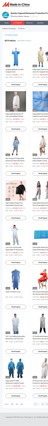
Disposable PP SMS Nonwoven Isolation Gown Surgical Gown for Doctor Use (16, 383)
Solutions (40, 23)
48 (22, 404)
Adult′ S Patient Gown (13, 292)
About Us (29, 23)
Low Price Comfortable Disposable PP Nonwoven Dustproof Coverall (14, 249)
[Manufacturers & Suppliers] (16, 4)
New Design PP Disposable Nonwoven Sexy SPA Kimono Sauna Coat (15, 160)
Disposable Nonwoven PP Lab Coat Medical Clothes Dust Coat (14, 116)
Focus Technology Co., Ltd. (28, 417)
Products (18, 23)
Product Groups (12, 35)
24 (12, 404)
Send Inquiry (15, 84)
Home (6, 23)
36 (17, 404)
